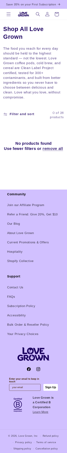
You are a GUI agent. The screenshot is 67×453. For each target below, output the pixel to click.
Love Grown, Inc (28, 436)
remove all (53, 148)
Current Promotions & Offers (28, 242)
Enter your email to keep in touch (24, 380)
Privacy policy (23, 442)
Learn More (40, 412)
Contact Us (15, 287)
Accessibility (16, 315)
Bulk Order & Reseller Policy (28, 324)
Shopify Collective (20, 261)
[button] (8, 14)
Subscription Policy (21, 306)
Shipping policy (22, 448)
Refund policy (51, 436)
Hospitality (15, 251)
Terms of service (46, 442)
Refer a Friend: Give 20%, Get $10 (32, 214)
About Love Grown (20, 233)
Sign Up (50, 387)
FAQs (11, 296)
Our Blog (13, 223)
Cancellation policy (47, 448)
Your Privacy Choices (22, 334)
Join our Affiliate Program (25, 205)
